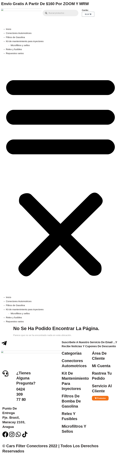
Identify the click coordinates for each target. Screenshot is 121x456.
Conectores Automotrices (19, 33)
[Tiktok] (25, 434)
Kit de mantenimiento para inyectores (25, 41)
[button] (60, 175)
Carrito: (85, 10)
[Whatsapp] (18, 434)
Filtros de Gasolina (15, 37)
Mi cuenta (101, 366)
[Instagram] (12, 434)
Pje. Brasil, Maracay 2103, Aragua (13, 418)
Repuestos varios (15, 53)
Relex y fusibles (14, 49)
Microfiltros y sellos (20, 45)
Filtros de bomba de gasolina (71, 401)
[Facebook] (5, 434)
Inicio (8, 29)
